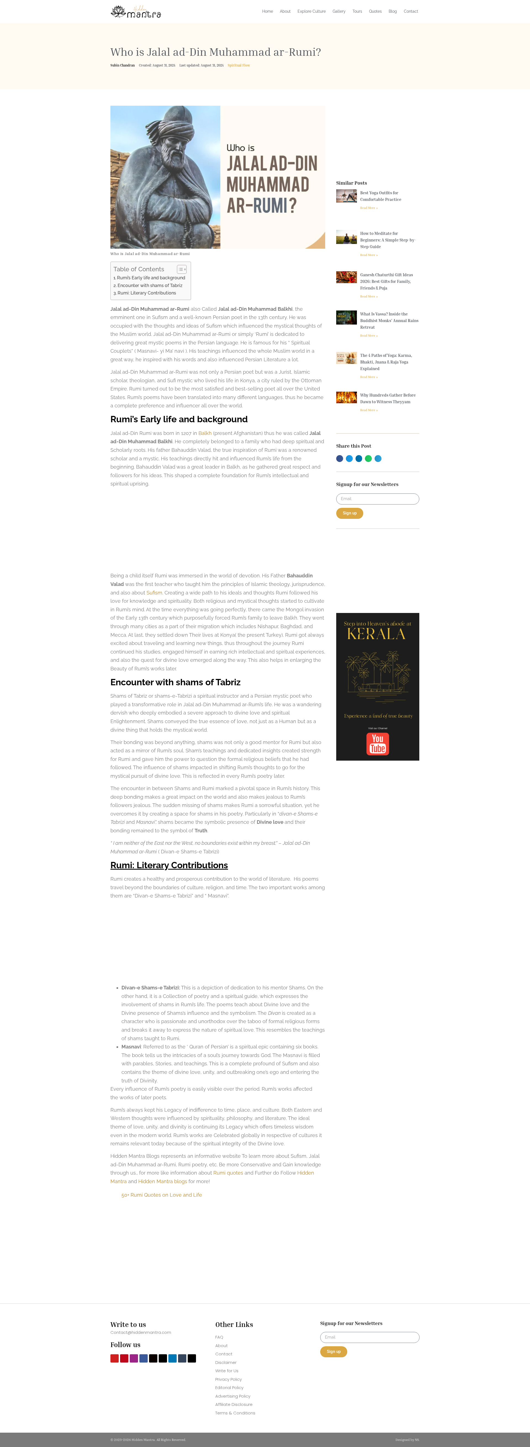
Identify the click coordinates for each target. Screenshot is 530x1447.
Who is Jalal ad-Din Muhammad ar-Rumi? (215, 51)
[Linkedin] (172, 1358)
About (285, 11)
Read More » (369, 207)
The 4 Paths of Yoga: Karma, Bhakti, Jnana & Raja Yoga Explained (386, 362)
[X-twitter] (192, 1358)
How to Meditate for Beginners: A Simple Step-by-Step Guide (388, 240)
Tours (357, 11)
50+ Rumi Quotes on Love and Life (161, 1195)
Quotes (375, 11)
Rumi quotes (228, 1173)
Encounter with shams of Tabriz (150, 285)
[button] (339, 458)
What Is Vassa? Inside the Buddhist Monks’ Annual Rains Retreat (389, 320)
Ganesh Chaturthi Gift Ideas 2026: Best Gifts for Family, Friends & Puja (386, 281)
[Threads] (163, 1358)
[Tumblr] (182, 1358)
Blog (393, 11)
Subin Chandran (122, 65)
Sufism (154, 593)
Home (267, 11)
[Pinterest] (124, 1358)
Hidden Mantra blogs (162, 1181)
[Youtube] (114, 1358)
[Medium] (153, 1358)
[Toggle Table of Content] (179, 269)
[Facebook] (143, 1358)
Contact (411, 11)
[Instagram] (134, 1358)
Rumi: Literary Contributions (147, 293)
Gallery (339, 11)
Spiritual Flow (239, 65)
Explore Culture (312, 11)
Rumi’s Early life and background (151, 277)
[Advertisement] (217, 530)
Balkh (205, 433)
